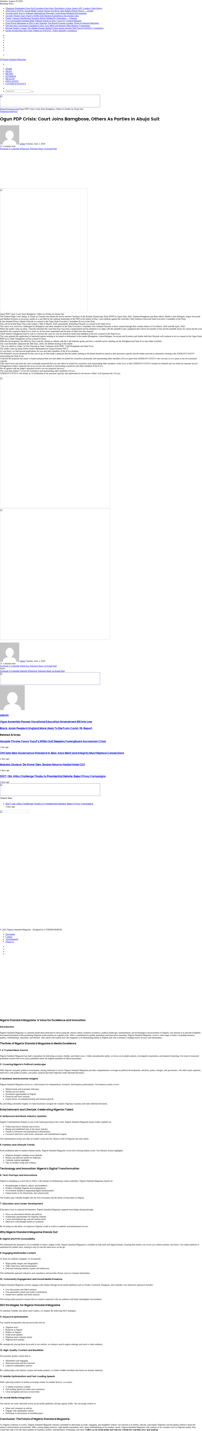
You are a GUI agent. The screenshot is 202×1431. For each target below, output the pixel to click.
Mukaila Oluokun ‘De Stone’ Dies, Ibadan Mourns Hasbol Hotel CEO (42, 764)
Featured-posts (12, 109)
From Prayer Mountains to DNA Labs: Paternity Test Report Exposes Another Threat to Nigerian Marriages (52, 23)
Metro (9, 74)
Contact (8, 937)
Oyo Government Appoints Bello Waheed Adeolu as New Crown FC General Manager (43, 21)
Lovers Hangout (15, 84)
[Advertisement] (82, 169)
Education (11, 81)
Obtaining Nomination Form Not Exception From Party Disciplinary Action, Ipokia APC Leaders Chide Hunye (53, 8)
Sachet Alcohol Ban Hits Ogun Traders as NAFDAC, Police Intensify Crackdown (41, 30)
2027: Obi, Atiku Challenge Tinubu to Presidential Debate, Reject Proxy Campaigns (53, 776)
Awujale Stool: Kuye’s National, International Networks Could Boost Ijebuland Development (46, 13)
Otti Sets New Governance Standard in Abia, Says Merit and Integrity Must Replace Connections (47, 25)
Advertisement (11, 939)
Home (8, 69)
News (8, 71)
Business (10, 76)
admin (22, 144)
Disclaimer (10, 934)
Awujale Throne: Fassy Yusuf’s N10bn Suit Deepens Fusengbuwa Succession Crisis (42, 16)
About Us (9, 942)
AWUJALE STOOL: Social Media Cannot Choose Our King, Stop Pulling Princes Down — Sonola (49, 11)
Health (9, 79)
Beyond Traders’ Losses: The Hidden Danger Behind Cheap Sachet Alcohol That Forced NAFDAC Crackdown (54, 28)
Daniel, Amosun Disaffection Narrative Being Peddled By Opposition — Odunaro (41, 18)
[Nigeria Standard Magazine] (13, 59)
